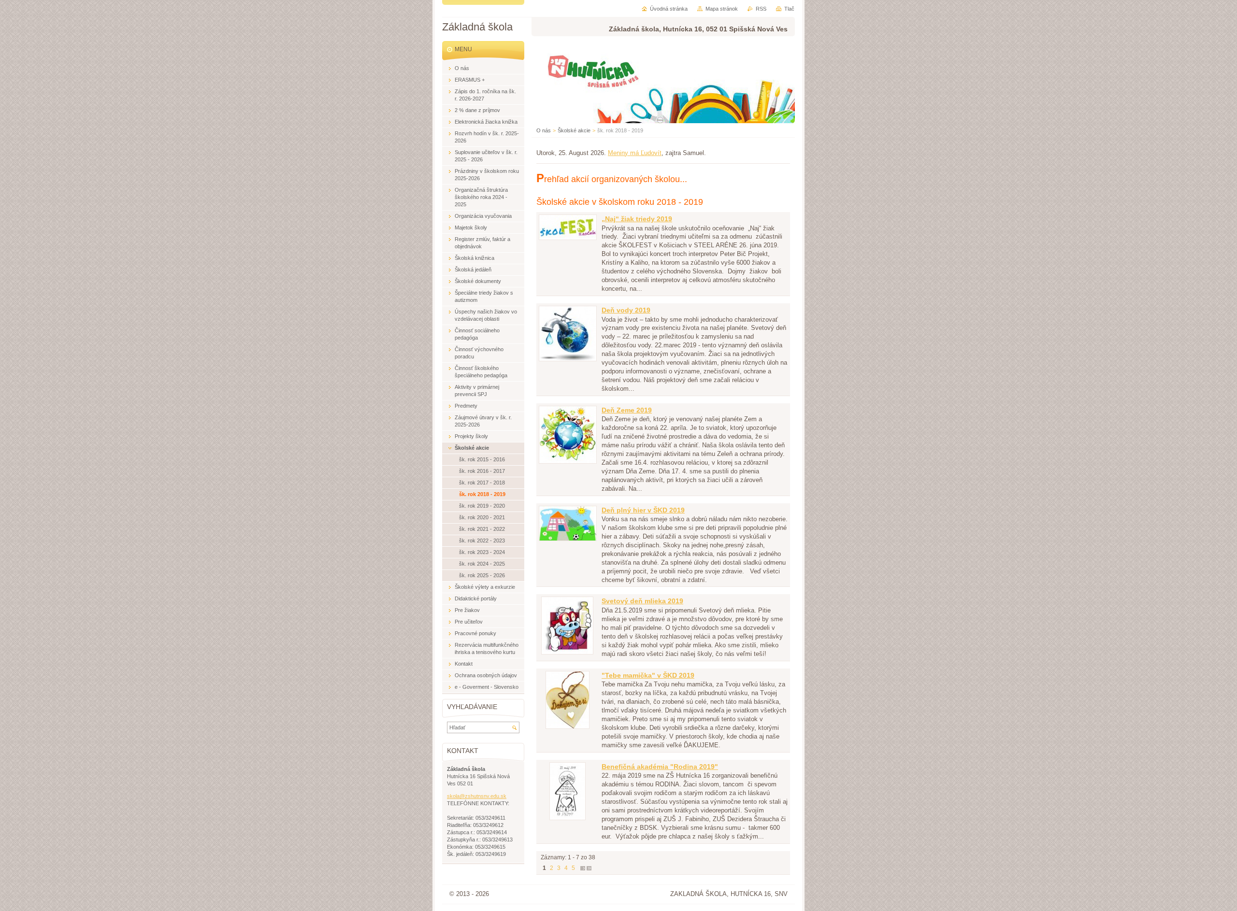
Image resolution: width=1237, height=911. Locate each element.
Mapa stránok (721, 9)
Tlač (789, 9)
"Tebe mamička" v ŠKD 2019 (648, 675)
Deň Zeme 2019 (627, 410)
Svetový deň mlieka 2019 (642, 601)
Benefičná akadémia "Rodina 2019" (660, 766)
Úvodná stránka (669, 9)
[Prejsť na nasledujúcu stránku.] (582, 868)
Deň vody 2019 (626, 310)
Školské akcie (574, 130)
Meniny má (635, 153)
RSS (761, 9)
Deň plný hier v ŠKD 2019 (643, 510)
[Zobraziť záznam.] (568, 238)
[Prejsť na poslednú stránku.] (589, 868)
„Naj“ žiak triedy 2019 (637, 219)
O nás (543, 130)
